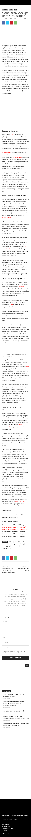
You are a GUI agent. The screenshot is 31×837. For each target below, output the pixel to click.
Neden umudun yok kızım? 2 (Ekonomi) (14, 527)
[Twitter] (7, 22)
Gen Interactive (6, 826)
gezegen (16, 544)
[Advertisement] (15, 780)
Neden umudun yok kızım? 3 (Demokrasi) (15, 529)
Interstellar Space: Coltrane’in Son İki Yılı (14, 711)
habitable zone (20, 501)
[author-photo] (15, 587)
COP (12, 134)
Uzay (22, 546)
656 (27, 366)
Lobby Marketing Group (8, 828)
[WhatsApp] (15, 22)
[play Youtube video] (15, 679)
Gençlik (10, 544)
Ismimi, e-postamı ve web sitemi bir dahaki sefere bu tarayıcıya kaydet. (13, 652)
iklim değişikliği (6, 546)
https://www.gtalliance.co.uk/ (15, 592)
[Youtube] (23, 809)
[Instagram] (14, 609)
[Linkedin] (17, 609)
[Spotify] (17, 809)
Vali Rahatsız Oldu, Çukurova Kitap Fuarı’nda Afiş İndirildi (8, 570)
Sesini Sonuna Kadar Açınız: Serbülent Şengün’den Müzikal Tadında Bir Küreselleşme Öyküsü (14, 703)
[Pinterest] (11, 22)
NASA (13, 546)
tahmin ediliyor (6, 217)
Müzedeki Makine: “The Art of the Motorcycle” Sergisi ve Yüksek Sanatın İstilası (16, 717)
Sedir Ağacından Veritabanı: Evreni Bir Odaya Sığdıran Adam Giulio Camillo (16, 724)
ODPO (11, 304)
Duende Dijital (5, 832)
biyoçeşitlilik (17, 542)
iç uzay (22, 544)
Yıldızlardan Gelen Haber (23, 569)
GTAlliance (4, 830)
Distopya (4, 544)
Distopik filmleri (6, 153)
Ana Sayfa (4, 7)
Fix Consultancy (6, 833)
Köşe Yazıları (12, 7)
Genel (15, 9)
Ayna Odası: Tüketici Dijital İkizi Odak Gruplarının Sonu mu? (13, 695)
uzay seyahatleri (6, 548)
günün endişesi (17, 157)
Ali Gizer (20, 7)
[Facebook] (3, 22)
